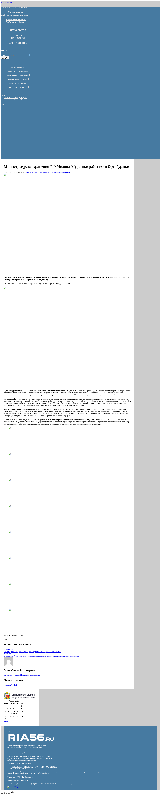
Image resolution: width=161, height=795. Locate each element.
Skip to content (6, 2)
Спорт (24, 79)
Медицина (24, 75)
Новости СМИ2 (10, 685)
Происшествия (17, 67)
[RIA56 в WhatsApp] (15, 102)
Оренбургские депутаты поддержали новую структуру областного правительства (34, 123)
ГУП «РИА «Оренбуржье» (46, 767)
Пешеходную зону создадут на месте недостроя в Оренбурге (34, 116)
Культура (23, 87)
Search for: (5, 55)
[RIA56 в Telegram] (16, 102)
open (3, 104)
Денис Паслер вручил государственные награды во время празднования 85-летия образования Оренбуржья (34, 112)
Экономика (12, 75)
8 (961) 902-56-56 (15, 100)
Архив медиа (18, 43)
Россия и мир (13, 79)
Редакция (17, 767)
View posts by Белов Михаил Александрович (22, 675)
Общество (12, 71)
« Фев (6, 721)
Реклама (28, 767)
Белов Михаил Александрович (38, 172)
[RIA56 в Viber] (14, 102)
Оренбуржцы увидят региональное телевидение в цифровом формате (35, 119)
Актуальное (18, 30)
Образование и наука (17, 83)
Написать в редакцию (15, 98)
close (3, 96)
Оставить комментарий (60, 172)
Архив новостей (18, 36)
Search (4, 58)
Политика (23, 71)
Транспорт (12, 87)
